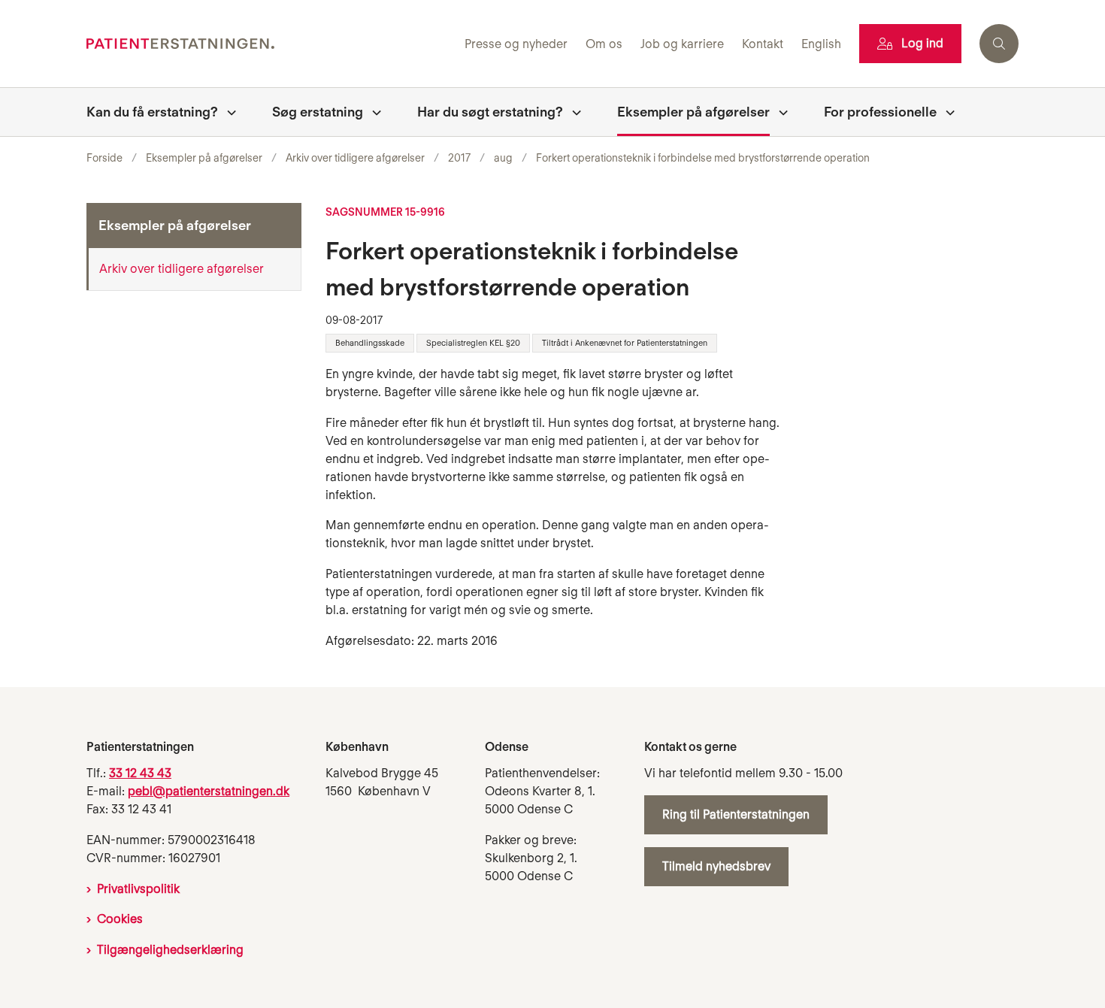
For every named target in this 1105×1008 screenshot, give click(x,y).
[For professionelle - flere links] (946, 112)
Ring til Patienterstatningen (736, 814)
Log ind (922, 43)
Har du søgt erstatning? (490, 112)
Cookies (120, 919)
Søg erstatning (317, 112)
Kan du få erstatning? (152, 112)
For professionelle (880, 112)
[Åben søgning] (999, 43)
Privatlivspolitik (138, 889)
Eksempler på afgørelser (693, 112)
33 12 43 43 (140, 773)
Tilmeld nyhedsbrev (716, 866)
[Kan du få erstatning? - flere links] (227, 112)
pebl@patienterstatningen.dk (208, 791)
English (821, 44)
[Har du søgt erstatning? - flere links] (572, 112)
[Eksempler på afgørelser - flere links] (779, 112)
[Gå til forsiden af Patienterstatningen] (271, 44)
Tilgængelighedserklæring (170, 950)
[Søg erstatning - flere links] (372, 112)
